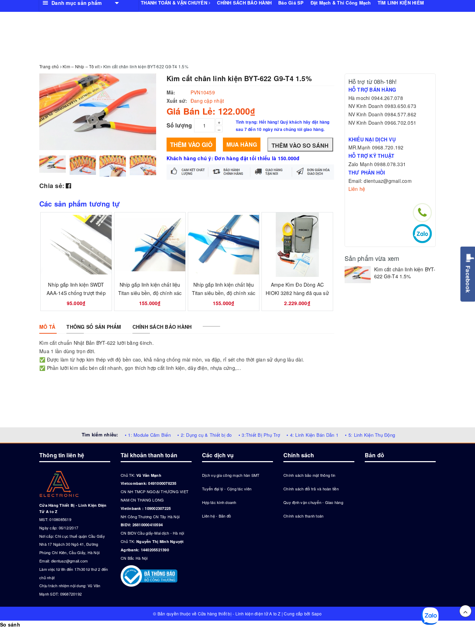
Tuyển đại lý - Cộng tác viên (226, 488)
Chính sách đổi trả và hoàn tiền (311, 488)
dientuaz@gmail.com (69, 561)
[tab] (47, 327)
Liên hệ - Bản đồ (216, 516)
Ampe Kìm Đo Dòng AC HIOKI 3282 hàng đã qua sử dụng (297, 293)
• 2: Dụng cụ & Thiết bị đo (204, 435)
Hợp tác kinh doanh (219, 502)
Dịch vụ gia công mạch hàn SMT (230, 475)
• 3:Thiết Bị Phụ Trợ (259, 435)
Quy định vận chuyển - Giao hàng (313, 502)
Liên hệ (356, 188)
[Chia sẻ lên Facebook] (68, 185)
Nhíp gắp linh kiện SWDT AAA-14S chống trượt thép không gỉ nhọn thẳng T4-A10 (76, 293)
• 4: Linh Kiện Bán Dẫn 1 (312, 435)
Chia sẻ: (51, 185)
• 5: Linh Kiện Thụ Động (370, 435)
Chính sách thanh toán (303, 516)
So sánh (10, 624)
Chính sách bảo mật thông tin (309, 475)
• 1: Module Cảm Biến (148, 435)
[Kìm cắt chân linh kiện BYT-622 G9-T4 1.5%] (358, 274)
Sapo (317, 613)
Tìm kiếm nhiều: (100, 434)
